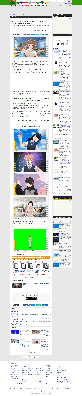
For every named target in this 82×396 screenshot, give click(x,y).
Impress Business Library (26, 370)
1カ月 (70, 16)
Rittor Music (37, 365)
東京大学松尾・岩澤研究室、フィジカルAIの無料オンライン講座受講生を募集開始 (65, 179)
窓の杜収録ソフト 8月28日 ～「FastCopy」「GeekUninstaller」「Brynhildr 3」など (61, 137)
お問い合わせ (22, 388)
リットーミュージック (40, 366)
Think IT (12, 366)
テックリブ (48, 381)
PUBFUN (59, 372)
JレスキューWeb (50, 372)
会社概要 (51, 388)
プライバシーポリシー (45, 388)
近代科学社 (37, 379)
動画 (56, 5)
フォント (60, 5)
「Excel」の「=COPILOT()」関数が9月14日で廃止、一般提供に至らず (65, 221)
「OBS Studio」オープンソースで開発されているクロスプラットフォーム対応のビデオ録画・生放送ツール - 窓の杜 (31, 99)
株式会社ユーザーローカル (17, 313)
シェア (26, 34)
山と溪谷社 (37, 374)
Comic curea (61, 368)
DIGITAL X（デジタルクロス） (27, 374)
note (39, 34)
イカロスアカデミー (50, 374)
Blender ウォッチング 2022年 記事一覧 (31, 126)
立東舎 (37, 372)
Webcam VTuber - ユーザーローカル (19, 311)
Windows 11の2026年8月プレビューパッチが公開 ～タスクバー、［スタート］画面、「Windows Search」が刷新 (65, 85)
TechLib (48, 383)
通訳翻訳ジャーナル (50, 370)
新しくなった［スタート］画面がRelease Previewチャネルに (65, 239)
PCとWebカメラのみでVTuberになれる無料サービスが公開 (24, 332)
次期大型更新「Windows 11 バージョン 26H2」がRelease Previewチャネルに (65, 150)
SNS (53, 5)
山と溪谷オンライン (39, 376)
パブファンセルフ (62, 374)
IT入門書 (36, 257)
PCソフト (26, 257)
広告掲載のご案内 (29, 388)
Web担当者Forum (14, 368)
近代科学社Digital (39, 381)
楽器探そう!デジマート (40, 368)
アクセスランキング (60, 14)
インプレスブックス (25, 379)
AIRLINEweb (49, 366)
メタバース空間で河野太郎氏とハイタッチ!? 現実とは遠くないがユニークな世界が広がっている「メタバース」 (24, 344)
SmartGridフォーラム (25, 366)
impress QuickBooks (62, 370)
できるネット (13, 381)
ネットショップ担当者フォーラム (28, 368)
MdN (47, 376)
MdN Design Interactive (51, 379)
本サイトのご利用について (14, 388)
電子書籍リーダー (45, 257)
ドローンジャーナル (14, 374)
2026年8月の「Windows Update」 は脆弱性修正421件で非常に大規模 (64, 230)
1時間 (55, 16)
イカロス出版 (48, 365)
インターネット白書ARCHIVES (16, 383)
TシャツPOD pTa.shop (63, 377)
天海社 (60, 366)
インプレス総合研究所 (15, 370)
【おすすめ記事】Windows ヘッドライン (63, 217)
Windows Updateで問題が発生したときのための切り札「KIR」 (65, 252)
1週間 (65, 16)
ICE (58, 365)
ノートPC (17, 257)
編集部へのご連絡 (37, 388)
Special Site (58, 34)
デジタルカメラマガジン (15, 379)
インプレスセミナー (25, 372)
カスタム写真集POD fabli (63, 379)
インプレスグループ (58, 388)
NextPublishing (24, 381)
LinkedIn (45, 34)
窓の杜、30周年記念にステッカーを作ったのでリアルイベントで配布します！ (65, 75)
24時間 (60, 16)
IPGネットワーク (60, 376)
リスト (21, 34)
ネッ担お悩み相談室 (14, 376)
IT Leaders (13, 372)
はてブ (33, 34)
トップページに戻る (31, 357)
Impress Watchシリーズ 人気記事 (63, 197)
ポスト (17, 34)
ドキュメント (48, 5)
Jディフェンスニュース (51, 368)
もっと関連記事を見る (30, 352)
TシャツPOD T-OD (39, 370)
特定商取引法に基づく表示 (67, 388)
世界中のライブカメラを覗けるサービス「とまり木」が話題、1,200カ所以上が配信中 (65, 53)
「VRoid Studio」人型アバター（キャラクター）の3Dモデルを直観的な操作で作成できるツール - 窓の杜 (31, 121)
